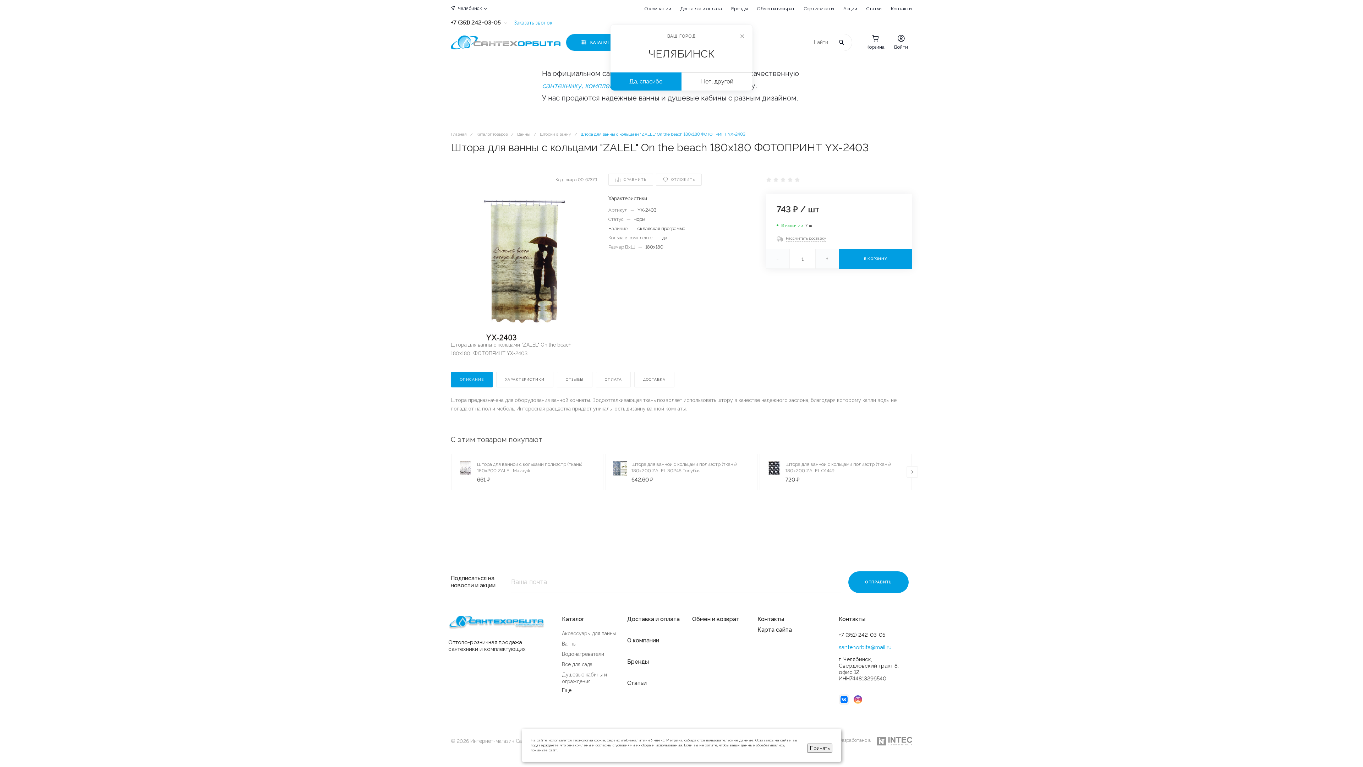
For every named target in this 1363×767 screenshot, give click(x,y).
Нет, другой (717, 81)
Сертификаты (819, 8)
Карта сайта (774, 629)
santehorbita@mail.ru (865, 647)
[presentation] (912, 472)
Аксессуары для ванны (589, 633)
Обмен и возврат (776, 8)
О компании (658, 8)
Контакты (901, 8)
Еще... (568, 690)
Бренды (739, 8)
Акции (850, 8)
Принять (820, 748)
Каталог (573, 619)
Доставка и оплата (701, 8)
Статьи (874, 8)
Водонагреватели (583, 654)
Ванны (569, 644)
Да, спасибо (646, 81)
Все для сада (577, 664)
